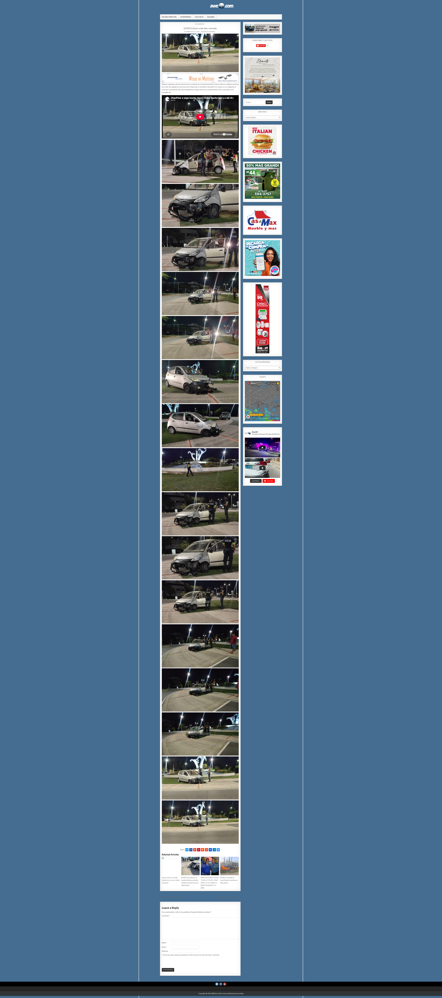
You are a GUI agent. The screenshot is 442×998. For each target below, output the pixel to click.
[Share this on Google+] (194, 849)
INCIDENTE (200, 24)
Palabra (210, 17)
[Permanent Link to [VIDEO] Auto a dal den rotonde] (200, 53)
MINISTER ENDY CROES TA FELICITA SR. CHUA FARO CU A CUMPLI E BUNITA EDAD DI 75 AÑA (210, 883)
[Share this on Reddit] (202, 849)
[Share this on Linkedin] (214, 849)
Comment (166, 916)
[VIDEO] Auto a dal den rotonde (200, 28)
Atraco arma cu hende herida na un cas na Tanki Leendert (171, 880)
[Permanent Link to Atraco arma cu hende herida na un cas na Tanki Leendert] (171, 866)
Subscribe (270, 481)
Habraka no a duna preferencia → (229, 897)
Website (165, 951)
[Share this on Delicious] (218, 849)
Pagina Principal (169, 17)
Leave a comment (209, 31)
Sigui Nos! (199, 17)
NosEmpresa (185, 17)
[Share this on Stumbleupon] (206, 849)
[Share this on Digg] (210, 849)
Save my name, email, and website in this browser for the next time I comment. (192, 955)
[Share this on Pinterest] (198, 849)
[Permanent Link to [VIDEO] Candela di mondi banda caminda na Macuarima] (229, 866)
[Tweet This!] (187, 849)
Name (164, 943)
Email (164, 947)
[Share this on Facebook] (190, 849)
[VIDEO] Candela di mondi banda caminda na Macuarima (229, 880)
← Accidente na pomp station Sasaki (173, 897)
